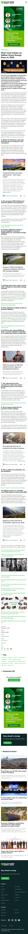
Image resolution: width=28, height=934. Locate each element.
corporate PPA (4, 659)
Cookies (11, 925)
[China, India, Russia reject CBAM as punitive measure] (14, 842)
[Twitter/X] (5, 649)
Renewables (5, 49)
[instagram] (15, 920)
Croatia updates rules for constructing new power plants (14, 798)
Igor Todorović (4, 640)
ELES (10, 659)
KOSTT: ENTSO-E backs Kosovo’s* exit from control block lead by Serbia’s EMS (13, 612)
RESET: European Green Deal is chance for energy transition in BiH (12, 555)
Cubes (8, 930)
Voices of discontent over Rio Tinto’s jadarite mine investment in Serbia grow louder (13, 550)
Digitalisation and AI (5, 900)
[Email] (11, 649)
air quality (10, 657)
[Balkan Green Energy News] (7, 2)
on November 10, (8, 210)
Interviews (3, 903)
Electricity (3, 889)
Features (17, 900)
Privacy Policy (4, 925)
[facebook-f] (9, 920)
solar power (3, 665)
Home (2, 886)
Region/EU (3, 636)
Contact (16, 909)
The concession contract (10, 296)
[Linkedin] (8, 649)
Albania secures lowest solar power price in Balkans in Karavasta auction (12, 304)
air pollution (3, 657)
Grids (2, 892)
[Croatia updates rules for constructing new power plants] (14, 788)
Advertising (3, 912)
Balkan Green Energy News (10, 929)
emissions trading (16, 659)
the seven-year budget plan (18, 427)
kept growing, (10, 397)
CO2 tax (15, 657)
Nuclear (2, 897)
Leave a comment (14, 680)
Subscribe (7, 743)
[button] (26, 2)
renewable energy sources (20, 663)
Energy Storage (4, 894)
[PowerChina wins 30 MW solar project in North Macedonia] (14, 762)
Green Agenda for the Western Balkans (16, 661)
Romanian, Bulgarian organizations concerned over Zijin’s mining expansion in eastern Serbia (12, 824)
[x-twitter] (12, 920)
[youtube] (19, 920)
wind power (10, 665)
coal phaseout (22, 657)
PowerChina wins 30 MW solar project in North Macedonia (14, 771)
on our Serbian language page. (16, 137)
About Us (17, 912)
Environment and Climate (20, 892)
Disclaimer (3, 915)
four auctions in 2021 (21, 297)
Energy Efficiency (18, 889)
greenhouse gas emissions (7, 663)
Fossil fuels (17, 897)
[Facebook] (2, 649)
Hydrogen (17, 894)
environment (4, 661)
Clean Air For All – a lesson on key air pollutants (13, 488)
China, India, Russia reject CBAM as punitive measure (12, 852)
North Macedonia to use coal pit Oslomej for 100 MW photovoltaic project (13, 589)
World (7, 636)
